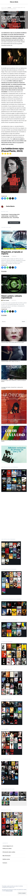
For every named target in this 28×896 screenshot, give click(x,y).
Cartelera (5, 232)
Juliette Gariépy (4, 216)
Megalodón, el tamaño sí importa (12, 253)
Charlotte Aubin (4, 214)
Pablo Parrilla (6, 256)
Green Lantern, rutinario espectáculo (11, 297)
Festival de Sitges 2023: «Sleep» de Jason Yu (10, 361)
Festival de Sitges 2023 (14, 214)
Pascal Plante (16, 217)
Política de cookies (9, 890)
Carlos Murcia (9, 24)
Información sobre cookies (9, 852)
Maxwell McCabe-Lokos (6, 217)
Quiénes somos (6, 859)
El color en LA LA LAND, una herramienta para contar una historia (13, 441)
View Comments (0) (14, 222)
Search (23, 321)
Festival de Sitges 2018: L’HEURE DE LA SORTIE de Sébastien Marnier (13, 381)
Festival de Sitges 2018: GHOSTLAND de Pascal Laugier (12, 342)
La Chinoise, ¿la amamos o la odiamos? (9, 424)
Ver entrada (3, 271)
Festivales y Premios (11, 13)
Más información (6, 855)
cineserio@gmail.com (8, 846)
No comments (16, 26)
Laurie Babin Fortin (13, 216)
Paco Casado (6, 300)
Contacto (5, 862)
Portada (9, 7)
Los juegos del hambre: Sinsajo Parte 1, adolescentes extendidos (12, 388)
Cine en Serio (14, 2)
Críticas (3, 13)
